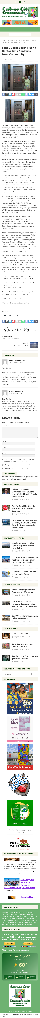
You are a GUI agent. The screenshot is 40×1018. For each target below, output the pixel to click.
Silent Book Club (20, 634)
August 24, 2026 (19, 551)
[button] (37, 29)
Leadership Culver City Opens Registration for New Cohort (23, 545)
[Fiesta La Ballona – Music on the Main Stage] (6, 574)
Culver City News (11, 484)
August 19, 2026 (19, 531)
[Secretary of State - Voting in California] (20, 849)
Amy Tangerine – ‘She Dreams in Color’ (22, 645)
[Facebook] (16, 2)
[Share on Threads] (36, 95)
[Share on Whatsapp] (23, 95)
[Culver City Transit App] (20, 825)
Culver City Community (14, 538)
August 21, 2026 (19, 500)
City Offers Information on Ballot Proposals (25, 617)
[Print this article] (20, 95)
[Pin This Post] (13, 95)
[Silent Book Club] (6, 636)
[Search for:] (20, 34)
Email (4, 447)
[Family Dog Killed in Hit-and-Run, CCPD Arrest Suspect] (6, 508)
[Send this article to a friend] (16, 95)
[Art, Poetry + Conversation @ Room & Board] (6, 658)
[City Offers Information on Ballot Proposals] (6, 618)
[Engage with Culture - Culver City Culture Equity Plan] (20, 741)
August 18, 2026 (19, 621)
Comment (6, 426)
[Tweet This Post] (7, 95)
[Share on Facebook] (3, 95)
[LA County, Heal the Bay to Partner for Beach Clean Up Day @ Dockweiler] (6, 559)
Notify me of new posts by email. (16, 468)
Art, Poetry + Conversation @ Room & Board (25, 657)
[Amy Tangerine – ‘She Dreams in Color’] (6, 646)
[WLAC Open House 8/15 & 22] (20, 713)
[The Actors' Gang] (20, 331)
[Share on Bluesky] (32, 95)
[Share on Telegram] (29, 95)
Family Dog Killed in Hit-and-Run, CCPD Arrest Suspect (23, 508)
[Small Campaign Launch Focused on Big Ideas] (6, 592)
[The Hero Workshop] (20, 797)
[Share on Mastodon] (26, 95)
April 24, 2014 (8, 60)
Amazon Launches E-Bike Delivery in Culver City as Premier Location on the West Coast (24, 524)
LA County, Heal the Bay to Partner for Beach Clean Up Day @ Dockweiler (25, 559)
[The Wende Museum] (20, 769)
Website (5, 453)
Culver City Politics (13, 584)
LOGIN (29, 1011)
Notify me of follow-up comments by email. (20, 465)
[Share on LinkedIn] (10, 95)
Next (35, 22)
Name (4, 441)
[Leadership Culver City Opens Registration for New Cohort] (6, 545)
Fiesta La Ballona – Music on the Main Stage (24, 573)
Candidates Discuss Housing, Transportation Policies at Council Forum (24, 604)
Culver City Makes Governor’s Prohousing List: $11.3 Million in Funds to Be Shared (24, 493)
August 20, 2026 (19, 609)
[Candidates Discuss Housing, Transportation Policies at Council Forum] (6, 603)
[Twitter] (20, 2)
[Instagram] (24, 2)
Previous (4, 22)
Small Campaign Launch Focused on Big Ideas (23, 591)
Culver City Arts (11, 629)
